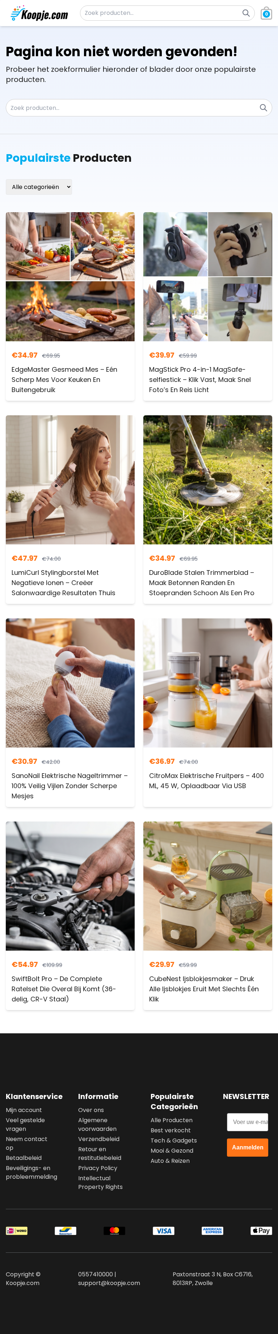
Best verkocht (171, 1130)
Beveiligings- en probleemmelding (30, 1172)
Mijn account (24, 1110)
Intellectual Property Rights (100, 1182)
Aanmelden (248, 1147)
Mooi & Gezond (172, 1150)
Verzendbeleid (98, 1139)
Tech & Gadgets (174, 1140)
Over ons (91, 1110)
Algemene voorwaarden (97, 1124)
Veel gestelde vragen (25, 1124)
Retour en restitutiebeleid (99, 1153)
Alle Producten (172, 1120)
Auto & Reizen (170, 1161)
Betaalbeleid (24, 1158)
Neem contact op (26, 1143)
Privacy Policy (97, 1168)
